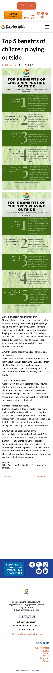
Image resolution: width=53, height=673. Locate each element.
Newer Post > (43, 476)
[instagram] (42, 17)
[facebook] (42, 14)
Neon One (35, 670)
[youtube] (39, 571)
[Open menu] (47, 27)
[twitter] (46, 14)
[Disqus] (26, 520)
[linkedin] (45, 571)
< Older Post (9, 476)
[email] (38, 14)
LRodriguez (10, 65)
